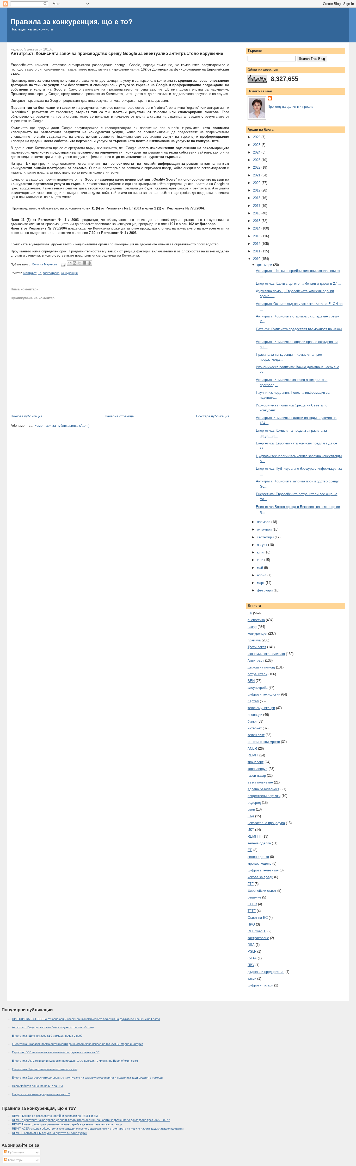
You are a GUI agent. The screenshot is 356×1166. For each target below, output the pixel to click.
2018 (257, 198)
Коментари (14, 1160)
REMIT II (254, 836)
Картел (253, 701)
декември (265, 265)
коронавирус (257, 769)
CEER (252, 904)
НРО (251, 924)
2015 (257, 221)
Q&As (252, 958)
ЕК (39, 273)
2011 (257, 251)
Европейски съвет (262, 891)
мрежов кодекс (259, 863)
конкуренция (69, 273)
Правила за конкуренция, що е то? (71, 22)
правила (254, 640)
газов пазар (257, 776)
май (260, 568)
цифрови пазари (260, 985)
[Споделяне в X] (79, 263)
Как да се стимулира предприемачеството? (41, 1094)
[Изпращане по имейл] (69, 263)
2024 (257, 152)
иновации (255, 715)
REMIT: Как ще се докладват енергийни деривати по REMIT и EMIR (56, 1115)
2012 (257, 244)
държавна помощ (261, 667)
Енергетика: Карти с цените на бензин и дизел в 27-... (298, 283)
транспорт (255, 762)
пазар (252, 627)
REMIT (253, 755)
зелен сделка (258, 857)
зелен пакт (256, 735)
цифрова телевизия (263, 870)
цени (251, 809)
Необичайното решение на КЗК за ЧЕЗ (37, 1085)
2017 (257, 206)
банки (252, 721)
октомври (265, 529)
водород (254, 803)
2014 (257, 228)
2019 (257, 190)
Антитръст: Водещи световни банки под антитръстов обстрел (53, 1027)
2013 (257, 236)
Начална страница (119, 416)
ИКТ (251, 830)
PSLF (252, 951)
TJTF (252, 911)
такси (252, 978)
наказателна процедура (266, 823)
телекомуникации (261, 708)
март (261, 583)
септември (266, 537)
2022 (257, 167)
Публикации (15, 1152)
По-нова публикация (26, 416)
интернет (255, 728)
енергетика (256, 620)
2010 (257, 259)
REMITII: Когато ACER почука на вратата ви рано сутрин (49, 1133)
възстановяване (260, 782)
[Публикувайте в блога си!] (74, 263)
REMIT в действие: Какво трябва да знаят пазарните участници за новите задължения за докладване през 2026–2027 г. (91, 1120)
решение (254, 897)
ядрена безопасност (263, 789)
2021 (257, 175)
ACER (252, 748)
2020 (257, 183)
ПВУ (251, 965)
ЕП (250, 850)
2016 (257, 213)
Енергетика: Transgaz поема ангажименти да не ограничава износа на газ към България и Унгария (77, 1044)
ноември (264, 522)
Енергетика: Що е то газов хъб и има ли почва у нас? (47, 1035)
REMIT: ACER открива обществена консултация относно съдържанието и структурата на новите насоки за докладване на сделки (97, 1128)
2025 (257, 145)
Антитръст (29, 273)
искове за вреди (260, 877)
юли (261, 552)
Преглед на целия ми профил (291, 107)
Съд (251, 816)
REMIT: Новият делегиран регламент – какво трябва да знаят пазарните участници (67, 1124)
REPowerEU (257, 931)
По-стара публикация (212, 416)
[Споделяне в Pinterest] (89, 263)
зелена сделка (259, 843)
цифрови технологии (264, 694)
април (262, 575)
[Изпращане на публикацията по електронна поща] (62, 264)
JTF (251, 884)
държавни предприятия (266, 972)
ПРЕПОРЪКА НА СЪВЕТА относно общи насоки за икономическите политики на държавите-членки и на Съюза (86, 1019)
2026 (257, 137)
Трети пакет (257, 647)
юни (260, 560)
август (262, 545)
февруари (265, 590)
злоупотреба (51, 273)
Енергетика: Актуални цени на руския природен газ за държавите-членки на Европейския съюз (75, 1060)
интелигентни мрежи (264, 742)
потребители (257, 674)
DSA (251, 945)
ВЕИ (251, 681)
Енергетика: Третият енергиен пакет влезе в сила (44, 1069)
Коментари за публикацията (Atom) (61, 426)
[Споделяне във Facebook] (84, 263)
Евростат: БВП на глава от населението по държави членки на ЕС (56, 1052)
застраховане (258, 938)
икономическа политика (266, 654)
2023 (257, 160)
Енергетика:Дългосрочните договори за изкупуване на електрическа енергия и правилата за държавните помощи (87, 1077)
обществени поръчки (264, 796)
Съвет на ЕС (258, 918)
